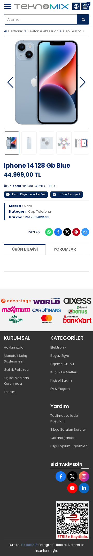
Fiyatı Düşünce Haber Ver (29, 194)
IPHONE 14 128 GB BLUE (39, 186)
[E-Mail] (85, 232)
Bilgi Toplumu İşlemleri (69, 446)
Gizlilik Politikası (16, 369)
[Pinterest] (76, 232)
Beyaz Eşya (59, 355)
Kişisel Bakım (61, 380)
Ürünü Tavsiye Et (70, 194)
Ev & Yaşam (60, 388)
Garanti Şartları (62, 437)
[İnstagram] (84, 476)
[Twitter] (67, 232)
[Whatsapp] (49, 232)
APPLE (28, 205)
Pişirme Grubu (62, 363)
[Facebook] (58, 232)
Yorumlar (64, 249)
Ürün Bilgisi (25, 249)
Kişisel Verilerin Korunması (16, 380)
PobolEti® (29, 544)
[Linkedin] (84, 488)
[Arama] (83, 19)
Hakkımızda (14, 347)
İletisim (10, 391)
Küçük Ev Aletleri (63, 372)
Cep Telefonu (73, 31)
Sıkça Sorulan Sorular (68, 429)
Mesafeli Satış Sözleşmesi (15, 358)
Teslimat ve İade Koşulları (64, 418)
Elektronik (15, 31)
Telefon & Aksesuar (43, 31)
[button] (10, 82)
